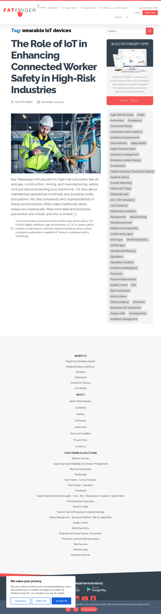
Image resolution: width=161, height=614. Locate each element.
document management (124, 154)
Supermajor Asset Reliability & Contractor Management (80, 464)
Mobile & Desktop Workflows (80, 366)
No (75, 609)
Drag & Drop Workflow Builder (80, 361)
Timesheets (80, 490)
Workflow (80, 372)
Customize (20, 601)
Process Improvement (123, 279)
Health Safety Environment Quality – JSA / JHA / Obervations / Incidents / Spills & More (80, 496)
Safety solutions (119, 302)
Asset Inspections (80, 528)
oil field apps (117, 245)
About (118, 17)
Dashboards (80, 377)
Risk (133, 285)
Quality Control (118, 285)
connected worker (25, 221)
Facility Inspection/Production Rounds (132, 171)
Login (137, 13)
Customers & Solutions (80, 453)
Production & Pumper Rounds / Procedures (80, 533)
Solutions (71, 8)
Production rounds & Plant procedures (80, 539)
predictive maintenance (28, 228)
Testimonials (80, 474)
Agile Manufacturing (121, 114)
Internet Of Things (120, 188)
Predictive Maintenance (123, 267)
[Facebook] (93, 599)
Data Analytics (118, 143)
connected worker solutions (126, 131)
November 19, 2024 (52, 102)
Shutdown (139, 302)
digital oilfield (138, 143)
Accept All (61, 601)
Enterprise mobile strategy (125, 160)
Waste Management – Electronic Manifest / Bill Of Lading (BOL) (80, 517)
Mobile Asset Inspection (124, 228)
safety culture (118, 296)
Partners (80, 414)
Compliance (135, 120)
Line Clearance (118, 205)
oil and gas (116, 239)
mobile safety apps (121, 233)
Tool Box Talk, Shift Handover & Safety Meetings (80, 512)
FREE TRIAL (150, 13)
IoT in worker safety (82, 224)
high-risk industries (55, 224)
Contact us (80, 446)
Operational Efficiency (123, 250)
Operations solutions (122, 262)
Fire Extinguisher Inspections (80, 501)
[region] (40, 592)
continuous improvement (124, 137)
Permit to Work (80, 506)
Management (118, 216)
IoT (68, 224)
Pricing (107, 8)
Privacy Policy (80, 440)
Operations (116, 256)
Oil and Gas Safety (137, 239)
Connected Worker (121, 126)
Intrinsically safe (119, 194)
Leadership (80, 407)
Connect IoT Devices (80, 383)
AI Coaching (80, 388)
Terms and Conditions (80, 433)
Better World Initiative (80, 401)
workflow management (123, 319)
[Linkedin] (76, 599)
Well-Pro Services (80, 458)
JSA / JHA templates (122, 199)
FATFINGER (25, 102)
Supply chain (117, 313)
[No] (157, 607)
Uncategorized (137, 313)
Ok (68, 609)
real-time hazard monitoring (59, 228)
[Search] (149, 31)
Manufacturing (138, 216)
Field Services (80, 544)
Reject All (41, 601)
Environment (117, 165)
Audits (140, 114)
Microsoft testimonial (80, 469)
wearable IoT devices (56, 232)
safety (79, 228)
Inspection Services (80, 555)
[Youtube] (85, 599)
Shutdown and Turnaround (125, 307)
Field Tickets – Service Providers (81, 480)
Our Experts (80, 420)
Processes (116, 273)
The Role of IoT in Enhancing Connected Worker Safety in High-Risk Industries (54, 67)
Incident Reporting (120, 182)
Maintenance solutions (123, 211)
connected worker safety (51, 221)
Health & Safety (119, 177)
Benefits (53, 8)
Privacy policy (89, 609)
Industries (90, 8)
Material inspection (121, 222)
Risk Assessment (120, 290)
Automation (117, 120)
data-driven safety (77, 221)
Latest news (120, 8)
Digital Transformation (123, 148)
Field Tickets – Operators (80, 485)
